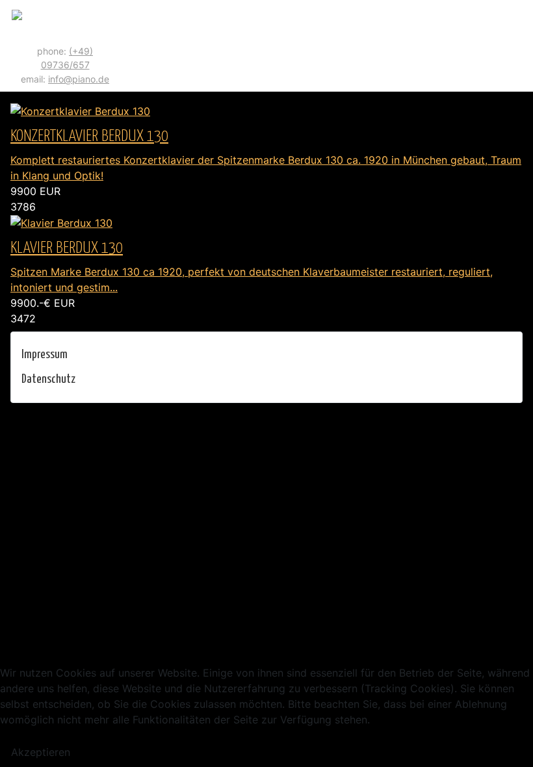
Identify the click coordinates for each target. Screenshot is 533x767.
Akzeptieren (40, 752)
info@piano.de (78, 78)
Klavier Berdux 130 (66, 248)
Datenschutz (48, 379)
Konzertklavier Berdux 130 (89, 136)
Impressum (44, 354)
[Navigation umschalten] (518, 46)
